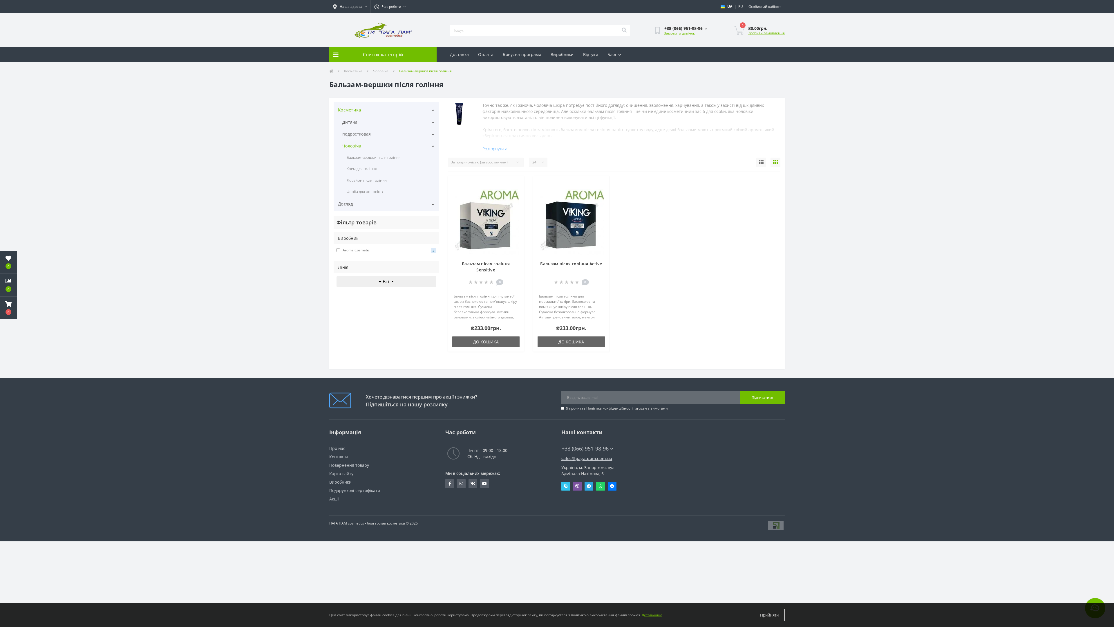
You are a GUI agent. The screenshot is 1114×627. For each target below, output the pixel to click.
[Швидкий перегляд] (515, 202)
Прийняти (769, 615)
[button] (8, 308)
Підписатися (762, 397)
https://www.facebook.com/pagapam (449, 483)
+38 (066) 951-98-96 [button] (585, 448)
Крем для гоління (362, 168)
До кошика (486, 342)
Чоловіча (380, 71)
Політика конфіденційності (609, 408)
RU (740, 6)
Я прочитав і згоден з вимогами (617, 408)
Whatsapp (600, 486)
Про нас (337, 448)
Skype (565, 486)
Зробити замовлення (766, 32)
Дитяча (350, 122)
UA (729, 6)
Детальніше (652, 614)
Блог (612, 54)
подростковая (356, 134)
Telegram (589, 486)
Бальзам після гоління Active (571, 263)
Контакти (338, 457)
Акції (334, 499)
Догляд (345, 204)
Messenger (612, 486)
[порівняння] (514, 193)
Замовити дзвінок (679, 33)
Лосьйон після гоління (367, 180)
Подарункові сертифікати (354, 490)
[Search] (624, 30)
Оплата (485, 54)
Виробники (562, 54)
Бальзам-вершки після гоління (374, 157)
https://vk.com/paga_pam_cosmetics (473, 483)
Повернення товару (349, 465)
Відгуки (590, 54)
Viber (577, 486)
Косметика (353, 71)
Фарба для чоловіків (365, 191)
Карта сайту (341, 473)
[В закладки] (514, 184)
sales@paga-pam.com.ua (586, 458)
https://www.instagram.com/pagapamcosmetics (461, 483)
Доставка (459, 54)
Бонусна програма (522, 54)
